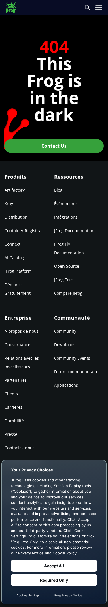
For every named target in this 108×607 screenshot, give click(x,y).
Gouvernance (17, 344)
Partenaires (16, 380)
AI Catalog (14, 257)
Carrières (13, 407)
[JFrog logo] (13, 7)
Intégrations (65, 217)
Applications (66, 385)
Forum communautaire (76, 371)
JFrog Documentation (74, 230)
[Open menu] (98, 7)
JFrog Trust (64, 279)
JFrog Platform (18, 271)
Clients (11, 393)
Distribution (16, 217)
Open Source (66, 266)
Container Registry (22, 230)
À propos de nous (22, 331)
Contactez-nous (20, 447)
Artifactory (15, 190)
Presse (11, 434)
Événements (66, 203)
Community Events (72, 358)
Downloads (64, 344)
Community (65, 331)
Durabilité (14, 420)
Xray (9, 203)
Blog (58, 190)
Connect (12, 244)
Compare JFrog (68, 293)
